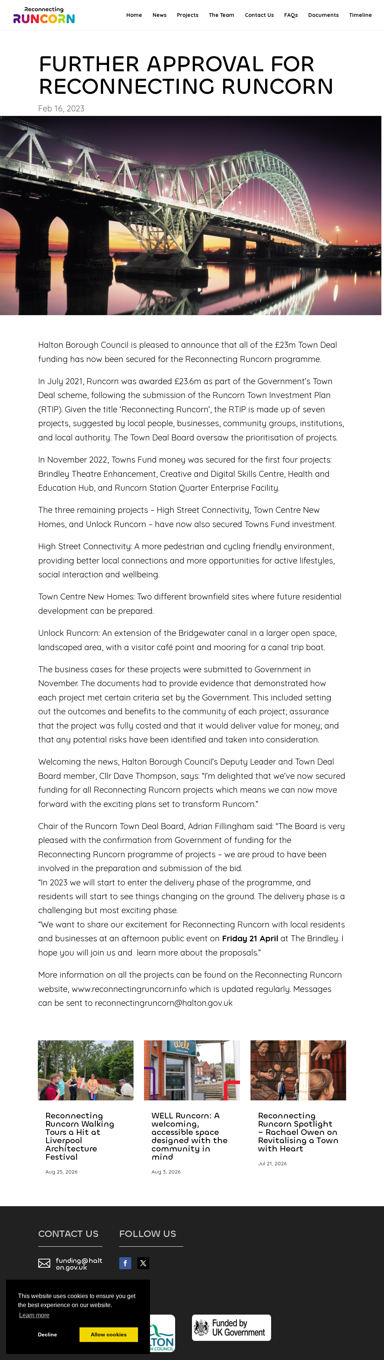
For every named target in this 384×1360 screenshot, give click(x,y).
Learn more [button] (34, 1315)
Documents (323, 15)
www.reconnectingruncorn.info (129, 989)
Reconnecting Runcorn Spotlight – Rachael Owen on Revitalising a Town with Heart (298, 1132)
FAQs (291, 15)
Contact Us (259, 15)
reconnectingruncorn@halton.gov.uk (164, 1003)
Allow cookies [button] (109, 1334)
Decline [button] (47, 1334)
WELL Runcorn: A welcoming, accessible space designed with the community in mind (190, 1136)
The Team (221, 15)
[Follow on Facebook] (125, 1263)
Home (134, 15)
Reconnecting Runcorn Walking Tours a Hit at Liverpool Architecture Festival (79, 1136)
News (159, 15)
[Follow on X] (143, 1263)
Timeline (360, 15)
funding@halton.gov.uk (79, 1264)
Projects (187, 15)
